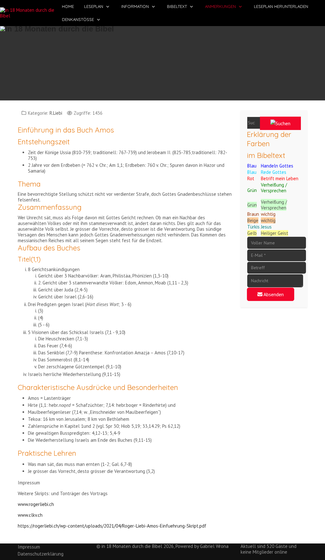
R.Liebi (56, 113)
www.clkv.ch (30, 515)
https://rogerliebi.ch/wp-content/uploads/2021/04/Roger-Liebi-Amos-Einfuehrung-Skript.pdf (112, 526)
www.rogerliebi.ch (36, 504)
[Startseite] (162, 60)
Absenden (273, 294)
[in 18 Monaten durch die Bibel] (28, 13)
